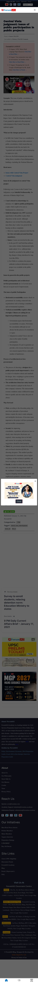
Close (19, 501)
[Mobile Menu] (34, 10)
